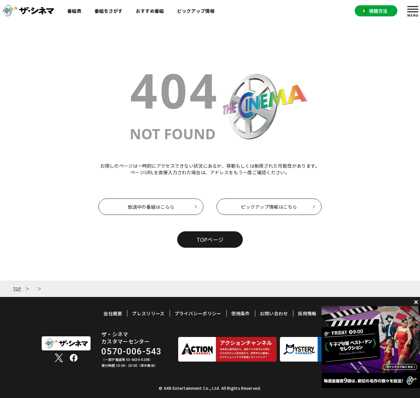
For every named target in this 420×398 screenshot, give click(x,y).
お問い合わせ (274, 313)
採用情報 (307, 313)
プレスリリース (148, 313)
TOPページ (210, 239)
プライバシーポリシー (198, 313)
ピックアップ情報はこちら (269, 206)
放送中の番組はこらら (151, 206)
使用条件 (240, 313)
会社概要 (112, 313)
